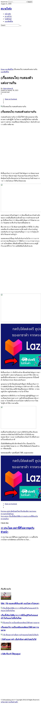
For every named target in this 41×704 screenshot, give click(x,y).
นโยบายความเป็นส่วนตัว (9, 702)
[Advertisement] (20, 47)
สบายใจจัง (6, 8)
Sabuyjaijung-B (8, 88)
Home (3, 69)
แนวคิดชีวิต (9, 69)
